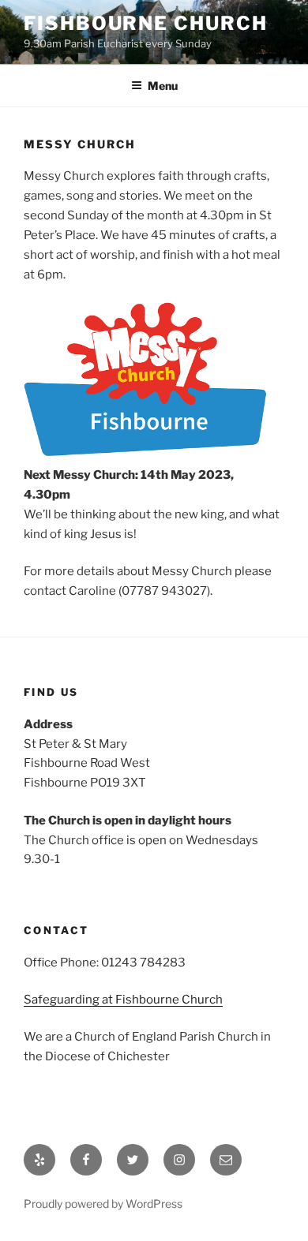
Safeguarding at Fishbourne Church (123, 999)
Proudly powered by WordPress (103, 1203)
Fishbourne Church (146, 23)
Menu (163, 85)
